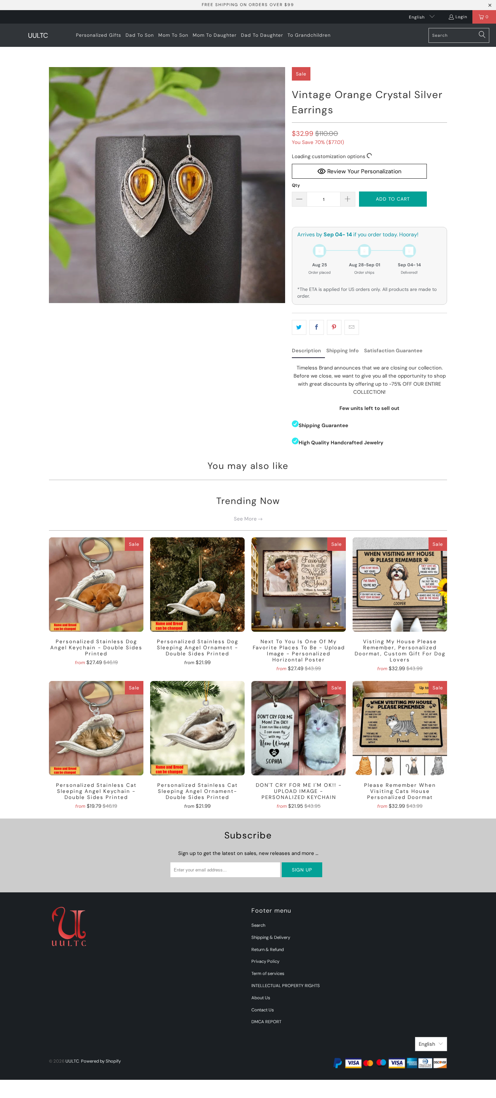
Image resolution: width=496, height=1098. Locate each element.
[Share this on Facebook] (316, 327)
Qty (296, 185)
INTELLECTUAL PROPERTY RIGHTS (285, 985)
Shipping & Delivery (270, 937)
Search (258, 925)
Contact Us (262, 1010)
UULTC (72, 1061)
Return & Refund (267, 949)
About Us (260, 998)
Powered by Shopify (101, 1061)
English (417, 17)
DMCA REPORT (266, 1022)
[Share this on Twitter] (299, 327)
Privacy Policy (265, 961)
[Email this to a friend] (352, 327)
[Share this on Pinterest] (334, 327)
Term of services (267, 973)
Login (461, 17)
